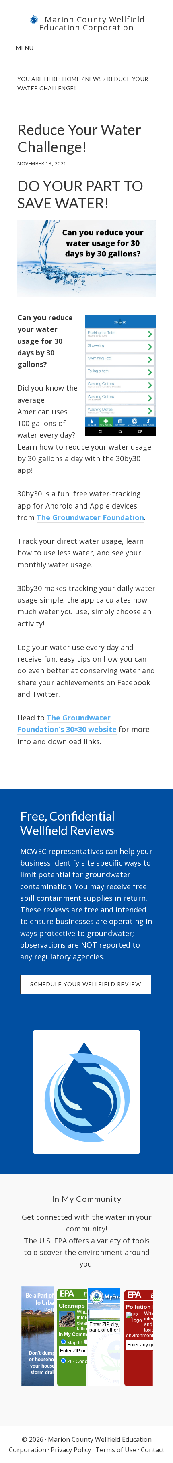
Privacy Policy (71, 1449)
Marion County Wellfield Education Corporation (92, 23)
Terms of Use (115, 1449)
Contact (152, 1449)
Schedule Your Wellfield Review (85, 984)
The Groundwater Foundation (90, 517)
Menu (25, 47)
